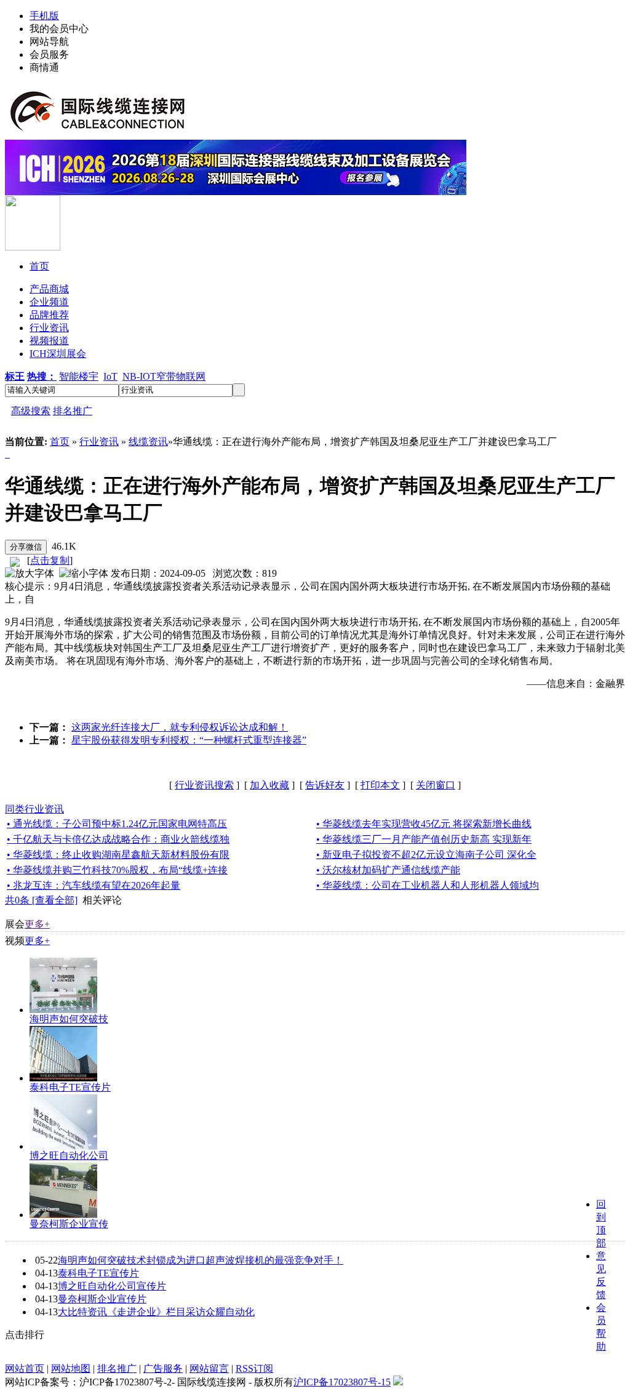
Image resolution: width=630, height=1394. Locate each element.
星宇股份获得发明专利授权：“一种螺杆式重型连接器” (188, 740)
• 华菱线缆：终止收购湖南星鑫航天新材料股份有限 (118, 854)
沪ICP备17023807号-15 (342, 1382)
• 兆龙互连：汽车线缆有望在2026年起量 (93, 885)
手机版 (44, 15)
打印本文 (380, 785)
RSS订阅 (254, 1368)
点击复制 (50, 560)
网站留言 (209, 1368)
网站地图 (70, 1368)
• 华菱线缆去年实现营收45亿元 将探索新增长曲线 (424, 824)
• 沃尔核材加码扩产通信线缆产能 (388, 870)
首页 (60, 441)
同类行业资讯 (34, 809)
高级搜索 (30, 411)
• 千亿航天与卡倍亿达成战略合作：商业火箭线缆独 (118, 839)
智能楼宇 (78, 376)
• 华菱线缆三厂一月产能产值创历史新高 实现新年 (424, 839)
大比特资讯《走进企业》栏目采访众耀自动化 (156, 1312)
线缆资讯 (148, 441)
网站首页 (24, 1368)
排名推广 (72, 411)
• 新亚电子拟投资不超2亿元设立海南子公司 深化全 (426, 854)
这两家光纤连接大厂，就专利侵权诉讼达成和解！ (179, 727)
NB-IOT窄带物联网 (163, 376)
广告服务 (163, 1368)
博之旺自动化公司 (69, 1155)
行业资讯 (99, 441)
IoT (110, 376)
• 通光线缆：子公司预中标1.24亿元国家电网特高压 (117, 824)
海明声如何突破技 (69, 1019)
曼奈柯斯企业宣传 (69, 1224)
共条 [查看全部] (41, 900)
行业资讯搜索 (204, 785)
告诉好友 (325, 785)
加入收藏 (269, 785)
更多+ (37, 924)
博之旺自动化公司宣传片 (112, 1286)
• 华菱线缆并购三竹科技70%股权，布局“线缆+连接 (117, 870)
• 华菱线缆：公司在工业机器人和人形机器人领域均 (427, 885)
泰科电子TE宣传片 (70, 1087)
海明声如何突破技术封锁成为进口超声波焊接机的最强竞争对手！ (200, 1260)
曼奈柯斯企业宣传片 (102, 1299)
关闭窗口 (435, 785)
